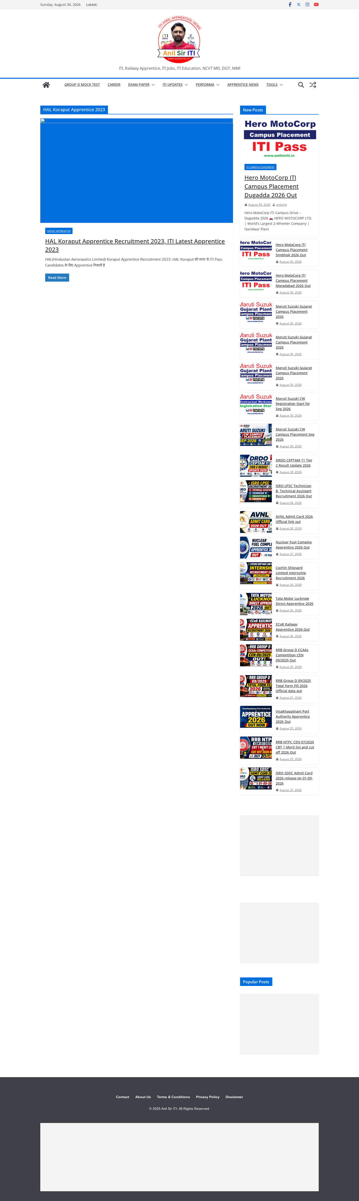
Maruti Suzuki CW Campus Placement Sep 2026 (295, 434)
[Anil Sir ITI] (46, 85)
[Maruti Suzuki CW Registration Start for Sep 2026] (256, 407)
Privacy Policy (208, 1097)
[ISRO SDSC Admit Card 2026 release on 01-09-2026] (256, 781)
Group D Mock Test (82, 84)
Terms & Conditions (173, 1097)
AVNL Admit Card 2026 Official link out (294, 519)
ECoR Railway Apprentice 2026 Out (293, 627)
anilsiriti (281, 205)
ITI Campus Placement (260, 167)
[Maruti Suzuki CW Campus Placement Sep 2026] (256, 438)
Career (114, 84)
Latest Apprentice (59, 231)
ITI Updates (173, 84)
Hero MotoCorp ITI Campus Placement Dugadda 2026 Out (271, 186)
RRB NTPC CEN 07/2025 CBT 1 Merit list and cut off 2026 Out (295, 747)
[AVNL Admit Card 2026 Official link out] (256, 522)
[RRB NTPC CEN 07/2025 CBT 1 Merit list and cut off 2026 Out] (256, 750)
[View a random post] (313, 85)
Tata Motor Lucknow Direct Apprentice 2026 (294, 601)
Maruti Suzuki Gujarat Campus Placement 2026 (294, 311)
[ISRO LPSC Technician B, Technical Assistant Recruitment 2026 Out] (256, 494)
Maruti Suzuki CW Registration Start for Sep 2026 (293, 403)
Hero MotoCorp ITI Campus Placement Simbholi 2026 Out (291, 249)
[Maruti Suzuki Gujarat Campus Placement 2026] (256, 315)
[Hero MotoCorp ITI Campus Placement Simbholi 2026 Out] (256, 253)
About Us (143, 1097)
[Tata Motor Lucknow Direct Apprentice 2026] (256, 604)
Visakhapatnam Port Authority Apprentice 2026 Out (293, 716)
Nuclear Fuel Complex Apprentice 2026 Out (294, 545)
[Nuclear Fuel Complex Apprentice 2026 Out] (256, 548)
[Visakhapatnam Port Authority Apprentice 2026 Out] (256, 720)
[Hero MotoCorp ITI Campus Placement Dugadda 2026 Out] (279, 138)
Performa (205, 84)
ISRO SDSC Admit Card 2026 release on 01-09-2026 (294, 778)
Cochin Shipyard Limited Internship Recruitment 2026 (291, 572)
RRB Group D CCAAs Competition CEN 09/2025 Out (292, 655)
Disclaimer (234, 1097)
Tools (272, 84)
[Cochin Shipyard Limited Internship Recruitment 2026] (256, 576)
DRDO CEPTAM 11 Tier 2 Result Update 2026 (294, 463)
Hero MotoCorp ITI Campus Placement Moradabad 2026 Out (293, 280)
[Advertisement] (279, 845)
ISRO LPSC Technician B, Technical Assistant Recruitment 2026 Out (294, 490)
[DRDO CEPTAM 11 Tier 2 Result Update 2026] (256, 466)
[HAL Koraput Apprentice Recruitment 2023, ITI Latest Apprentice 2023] (136, 170)
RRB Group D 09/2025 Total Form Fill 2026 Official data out (293, 685)
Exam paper (138, 84)
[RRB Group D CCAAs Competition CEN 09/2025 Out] (256, 658)
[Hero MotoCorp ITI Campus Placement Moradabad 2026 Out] (256, 284)
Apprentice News (243, 84)
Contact (122, 1097)
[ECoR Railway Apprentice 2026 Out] (256, 630)
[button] (152, 85)
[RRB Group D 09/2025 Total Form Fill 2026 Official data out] (256, 689)
